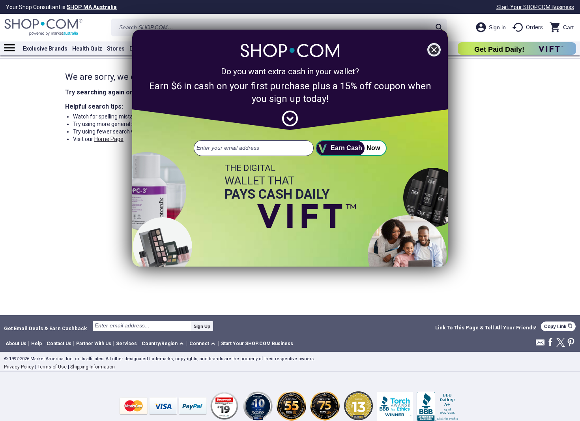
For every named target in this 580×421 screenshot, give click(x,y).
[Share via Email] (540, 344)
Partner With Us (93, 343)
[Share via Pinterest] (571, 343)
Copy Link (558, 326)
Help (36, 343)
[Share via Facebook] (550, 342)
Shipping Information (92, 367)
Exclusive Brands (45, 48)
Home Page (108, 139)
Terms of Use (52, 367)
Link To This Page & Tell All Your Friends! (486, 328)
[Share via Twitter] (560, 343)
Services (126, 343)
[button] (164, 344)
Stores (116, 48)
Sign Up (202, 326)
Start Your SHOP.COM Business (535, 7)
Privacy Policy (19, 367)
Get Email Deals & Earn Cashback (45, 328)
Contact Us (59, 343)
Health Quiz (87, 48)
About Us (16, 343)
